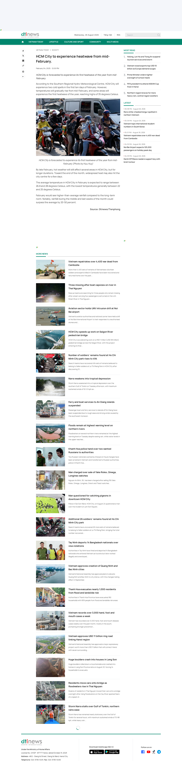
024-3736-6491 (37, 760)
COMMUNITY (95, 42)
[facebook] (23, 51)
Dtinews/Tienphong (109, 209)
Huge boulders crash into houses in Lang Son (92, 659)
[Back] (23, 77)
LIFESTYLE (53, 42)
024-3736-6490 (54, 760)
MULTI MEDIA (112, 42)
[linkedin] (23, 61)
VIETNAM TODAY (36, 42)
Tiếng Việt (108, 35)
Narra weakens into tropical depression (89, 378)
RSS (118, 35)
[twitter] (23, 56)
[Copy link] (23, 66)
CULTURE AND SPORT (74, 42)
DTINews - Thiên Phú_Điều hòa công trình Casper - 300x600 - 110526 (142, 170)
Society (55, 50)
